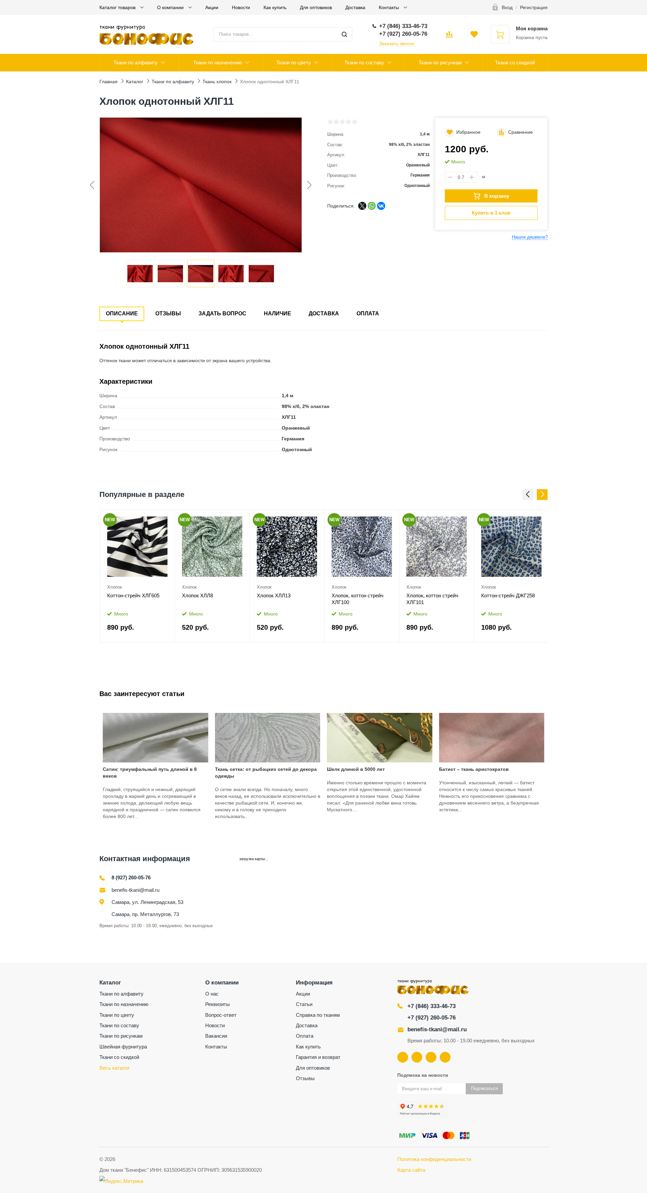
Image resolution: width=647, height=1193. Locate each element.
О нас (212, 994)
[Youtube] (416, 1057)
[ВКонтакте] (381, 206)
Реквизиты (217, 1004)
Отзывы (168, 313)
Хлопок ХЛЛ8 (197, 595)
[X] (362, 206)
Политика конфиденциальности (434, 1159)
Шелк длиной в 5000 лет (356, 769)
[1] (330, 121)
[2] (336, 121)
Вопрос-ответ (221, 1015)
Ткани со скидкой (515, 62)
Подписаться (484, 1088)
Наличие (277, 313)
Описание (122, 313)
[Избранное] (152, 517)
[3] (342, 121)
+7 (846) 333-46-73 (431, 1006)
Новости (241, 7)
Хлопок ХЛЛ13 (273, 595)
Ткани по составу (364, 62)
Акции (211, 7)
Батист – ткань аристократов (474, 769)
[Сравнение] (165, 517)
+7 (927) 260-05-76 (431, 1017)
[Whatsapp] (445, 1057)
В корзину (496, 196)
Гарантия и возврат (318, 1057)
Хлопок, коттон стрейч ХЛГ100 (357, 599)
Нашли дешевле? (530, 237)
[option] (137, 576)
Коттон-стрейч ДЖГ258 (508, 595)
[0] (449, 36)
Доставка (355, 7)
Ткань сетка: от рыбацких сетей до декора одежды (266, 772)
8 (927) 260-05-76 (131, 877)
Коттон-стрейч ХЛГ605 (133, 595)
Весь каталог (114, 1068)
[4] (348, 121)
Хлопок (114, 587)
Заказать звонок (396, 43)
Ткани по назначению (217, 62)
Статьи (304, 1004)
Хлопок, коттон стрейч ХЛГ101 (432, 599)
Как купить (275, 7)
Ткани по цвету (293, 62)
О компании (171, 7)
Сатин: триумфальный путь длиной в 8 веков (150, 772)
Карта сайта (411, 1170)
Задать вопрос (222, 313)
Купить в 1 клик (491, 213)
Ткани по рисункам (440, 62)
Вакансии (216, 1036)
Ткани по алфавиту (136, 62)
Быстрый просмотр (137, 547)
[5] (354, 121)
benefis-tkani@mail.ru (135, 890)
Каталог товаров (118, 7)
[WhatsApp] (372, 206)
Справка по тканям (318, 1015)
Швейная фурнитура (123, 1046)
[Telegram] (431, 1057)
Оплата (368, 313)
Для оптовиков (316, 7)
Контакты (389, 7)
